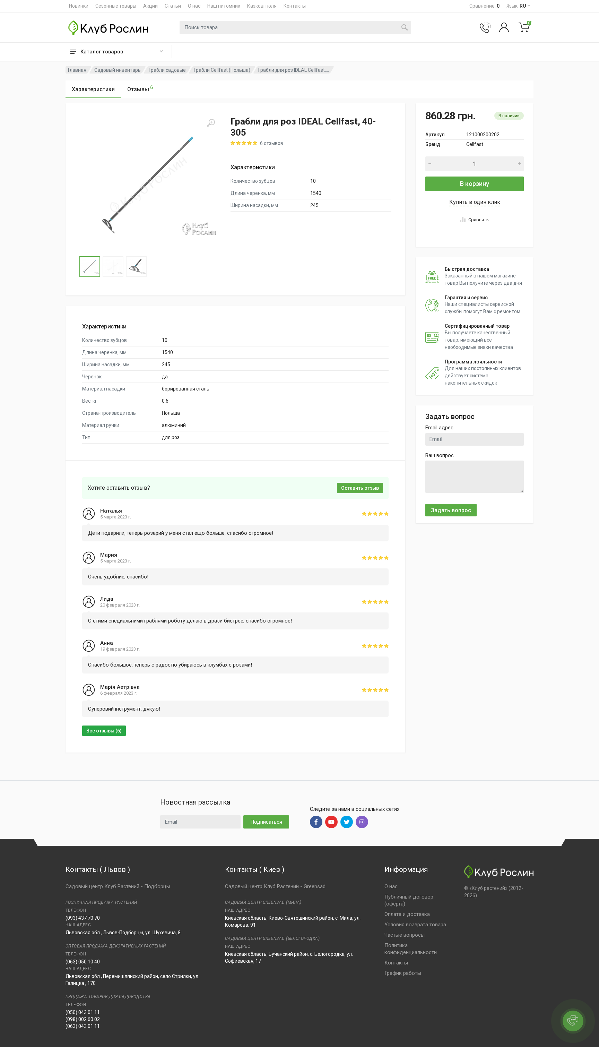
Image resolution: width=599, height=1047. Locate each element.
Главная (77, 70)
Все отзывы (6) (104, 730)
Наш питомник (223, 5)
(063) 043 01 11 (83, 1026)
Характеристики (93, 89)
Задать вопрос (451, 510)
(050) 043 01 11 (83, 1012)
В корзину (474, 183)
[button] (148, 185)
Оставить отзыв (360, 488)
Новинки (78, 5)
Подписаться (266, 822)
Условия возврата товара (415, 924)
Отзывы (140, 89)
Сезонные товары (115, 5)
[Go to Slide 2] (113, 266)
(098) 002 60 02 (83, 1019)
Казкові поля (262, 5)
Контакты (295, 5)
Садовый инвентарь (117, 70)
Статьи (173, 5)
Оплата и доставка (407, 914)
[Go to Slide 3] (136, 266)
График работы (402, 973)
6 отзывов (271, 143)
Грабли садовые (167, 70)
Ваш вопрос (439, 455)
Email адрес (439, 427)
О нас (194, 5)
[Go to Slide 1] (89, 266)
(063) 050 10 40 (83, 961)
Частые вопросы (404, 935)
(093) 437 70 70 (83, 918)
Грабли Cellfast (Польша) (222, 70)
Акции (150, 5)
